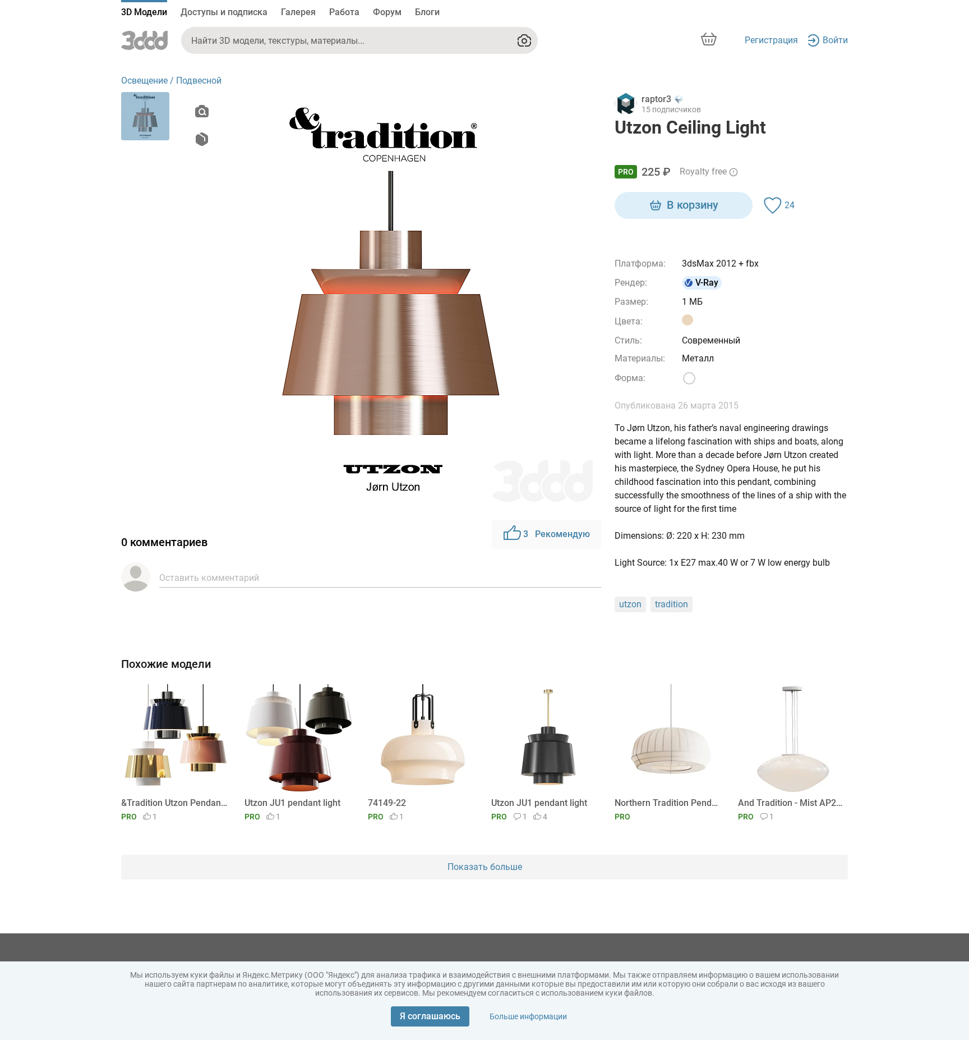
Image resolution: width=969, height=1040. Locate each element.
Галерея (298, 12)
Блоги (427, 12)
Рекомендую (556, 534)
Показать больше (484, 867)
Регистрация (771, 40)
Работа (344, 12)
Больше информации (528, 1016)
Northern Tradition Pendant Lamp (668, 803)
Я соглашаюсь (430, 1016)
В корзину (692, 205)
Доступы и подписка (224, 12)
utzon (630, 604)
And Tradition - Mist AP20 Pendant (791, 803)
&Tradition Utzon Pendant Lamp (174, 803)
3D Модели (144, 12)
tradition (671, 604)
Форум (387, 12)
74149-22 (387, 803)
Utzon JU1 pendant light (292, 803)
